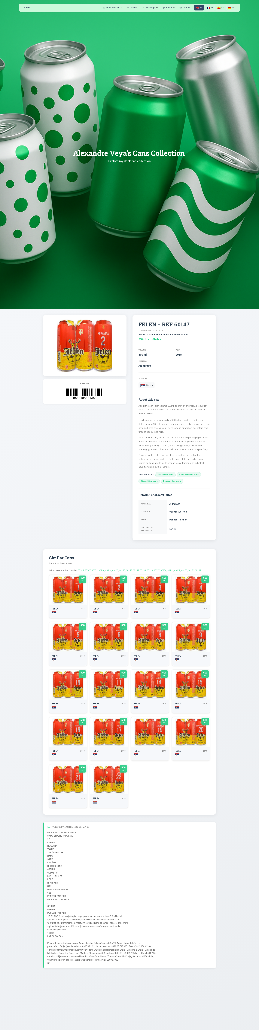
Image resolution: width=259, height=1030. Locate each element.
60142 (198, 570)
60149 (129, 570)
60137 (157, 570)
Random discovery (172, 481)
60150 (164, 570)
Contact (185, 7)
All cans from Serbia (189, 474)
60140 (122, 570)
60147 (88, 570)
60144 (108, 570)
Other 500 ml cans (149, 481)
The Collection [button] (110, 7)
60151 (95, 570)
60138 (150, 570)
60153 (184, 570)
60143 (115, 570)
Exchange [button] (148, 7)
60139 (143, 570)
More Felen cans (165, 474)
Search (132, 7)
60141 (170, 570)
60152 (136, 570)
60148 (177, 570)
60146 (101, 570)
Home (27, 7)
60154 (191, 570)
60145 (81, 570)
